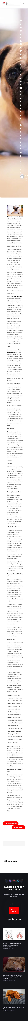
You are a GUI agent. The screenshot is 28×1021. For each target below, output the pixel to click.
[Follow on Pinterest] (14, 881)
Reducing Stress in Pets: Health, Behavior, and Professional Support (13, 977)
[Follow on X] (18, 881)
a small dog (16, 579)
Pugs (8, 216)
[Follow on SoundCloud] (21, 881)
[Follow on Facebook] (6, 881)
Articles (16, 919)
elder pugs (14, 447)
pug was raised (13, 800)
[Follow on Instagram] (10, 881)
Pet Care (20, 167)
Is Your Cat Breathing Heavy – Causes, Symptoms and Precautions (12, 945)
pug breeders (18, 296)
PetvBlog (6, 948)
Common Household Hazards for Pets (13, 1008)
